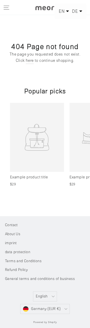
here (30, 61)
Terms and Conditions (23, 261)
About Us (12, 234)
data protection (17, 252)
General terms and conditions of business (40, 278)
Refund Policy (16, 269)
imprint (11, 243)
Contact (11, 225)
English (42, 296)
